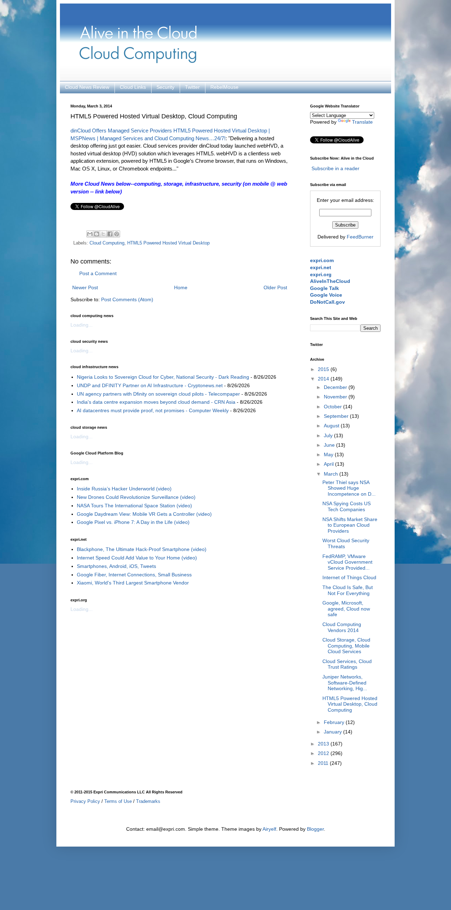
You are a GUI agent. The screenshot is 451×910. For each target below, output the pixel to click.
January (333, 732)
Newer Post (85, 287)
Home (180, 287)
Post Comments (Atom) (127, 299)
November (336, 397)
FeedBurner (360, 237)
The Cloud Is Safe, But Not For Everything (347, 590)
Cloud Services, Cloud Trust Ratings (347, 664)
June (330, 445)
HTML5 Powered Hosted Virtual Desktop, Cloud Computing (349, 704)
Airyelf (269, 829)
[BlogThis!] (96, 233)
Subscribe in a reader (335, 168)
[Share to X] (103, 233)
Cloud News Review (87, 87)
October (333, 406)
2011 (324, 763)
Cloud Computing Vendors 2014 (341, 627)
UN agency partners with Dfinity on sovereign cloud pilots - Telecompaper (158, 394)
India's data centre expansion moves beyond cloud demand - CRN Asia (156, 402)
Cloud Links (133, 87)
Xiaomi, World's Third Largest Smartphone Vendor (133, 583)
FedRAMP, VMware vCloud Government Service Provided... (347, 562)
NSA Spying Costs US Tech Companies (346, 506)
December (336, 387)
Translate (362, 122)
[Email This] (89, 233)
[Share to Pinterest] (116, 233)
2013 (324, 744)
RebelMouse (224, 87)
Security (165, 87)
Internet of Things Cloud (349, 577)
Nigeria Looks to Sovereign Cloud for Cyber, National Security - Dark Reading (163, 377)
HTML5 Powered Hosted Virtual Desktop (168, 243)
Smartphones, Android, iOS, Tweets (116, 566)
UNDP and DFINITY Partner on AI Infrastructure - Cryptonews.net (150, 385)
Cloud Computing (106, 243)
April (329, 464)
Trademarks (148, 801)
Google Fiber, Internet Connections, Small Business (134, 574)
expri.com (322, 260)
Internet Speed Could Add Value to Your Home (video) (137, 558)
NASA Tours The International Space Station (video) (134, 505)
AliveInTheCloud (330, 281)
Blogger (315, 829)
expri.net (320, 267)
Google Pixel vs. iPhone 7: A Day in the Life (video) (133, 522)
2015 (324, 369)
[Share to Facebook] (109, 233)
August (332, 425)
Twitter (192, 87)
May (329, 454)
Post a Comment (98, 273)
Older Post (275, 287)
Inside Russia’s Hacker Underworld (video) (124, 488)
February (335, 722)
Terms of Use (118, 801)
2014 (324, 379)
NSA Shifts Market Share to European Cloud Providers (349, 525)
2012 (324, 753)
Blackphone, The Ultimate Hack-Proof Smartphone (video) (141, 549)
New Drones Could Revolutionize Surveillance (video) (136, 497)
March (331, 474)
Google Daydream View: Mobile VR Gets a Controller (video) (144, 514)
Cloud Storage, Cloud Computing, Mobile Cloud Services (346, 646)
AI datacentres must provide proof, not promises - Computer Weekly (153, 410)
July (329, 435)
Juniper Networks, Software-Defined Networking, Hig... (344, 683)
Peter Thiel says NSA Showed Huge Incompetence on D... (349, 488)
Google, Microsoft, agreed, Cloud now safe (346, 609)
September (337, 416)
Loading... (81, 325)
